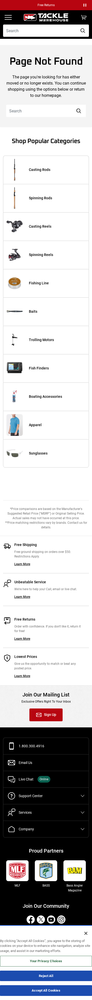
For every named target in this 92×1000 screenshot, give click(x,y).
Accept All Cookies (46, 990)
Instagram (61, 919)
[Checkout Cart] (84, 17)
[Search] (83, 31)
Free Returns (46, 5)
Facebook (31, 919)
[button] (85, 5)
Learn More (22, 564)
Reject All (46, 976)
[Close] (85, 933)
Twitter (41, 919)
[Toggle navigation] (8, 17)
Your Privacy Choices (46, 961)
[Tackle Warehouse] (46, 17)
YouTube (51, 919)
